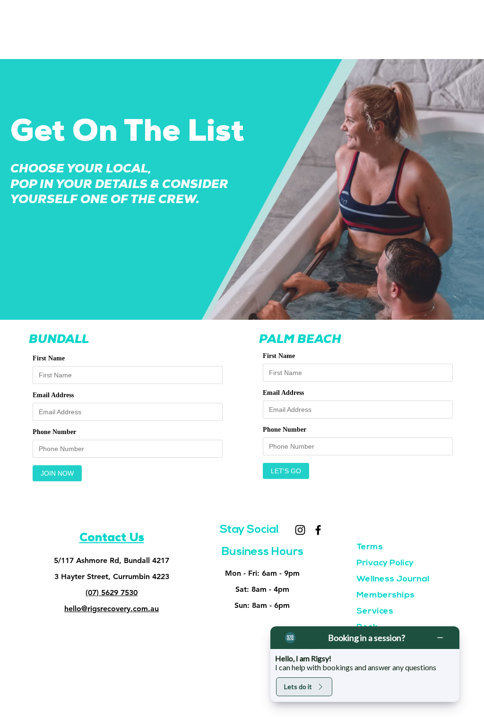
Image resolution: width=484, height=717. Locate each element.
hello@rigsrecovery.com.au (111, 608)
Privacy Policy (385, 563)
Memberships (385, 595)
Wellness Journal (392, 579)
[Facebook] (318, 530)
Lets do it (298, 687)
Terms (369, 547)
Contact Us (111, 539)
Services (374, 611)
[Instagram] (300, 530)
